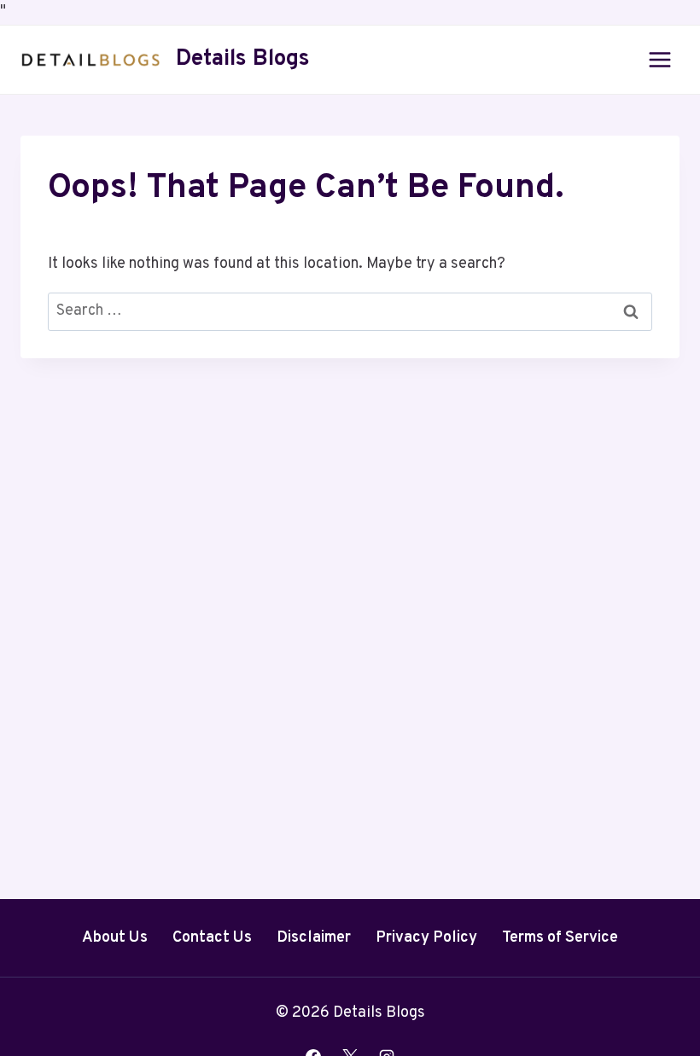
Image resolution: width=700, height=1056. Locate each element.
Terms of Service (560, 938)
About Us (115, 938)
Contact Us (212, 938)
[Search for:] (350, 311)
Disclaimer (314, 938)
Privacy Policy (426, 938)
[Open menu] (659, 59)
